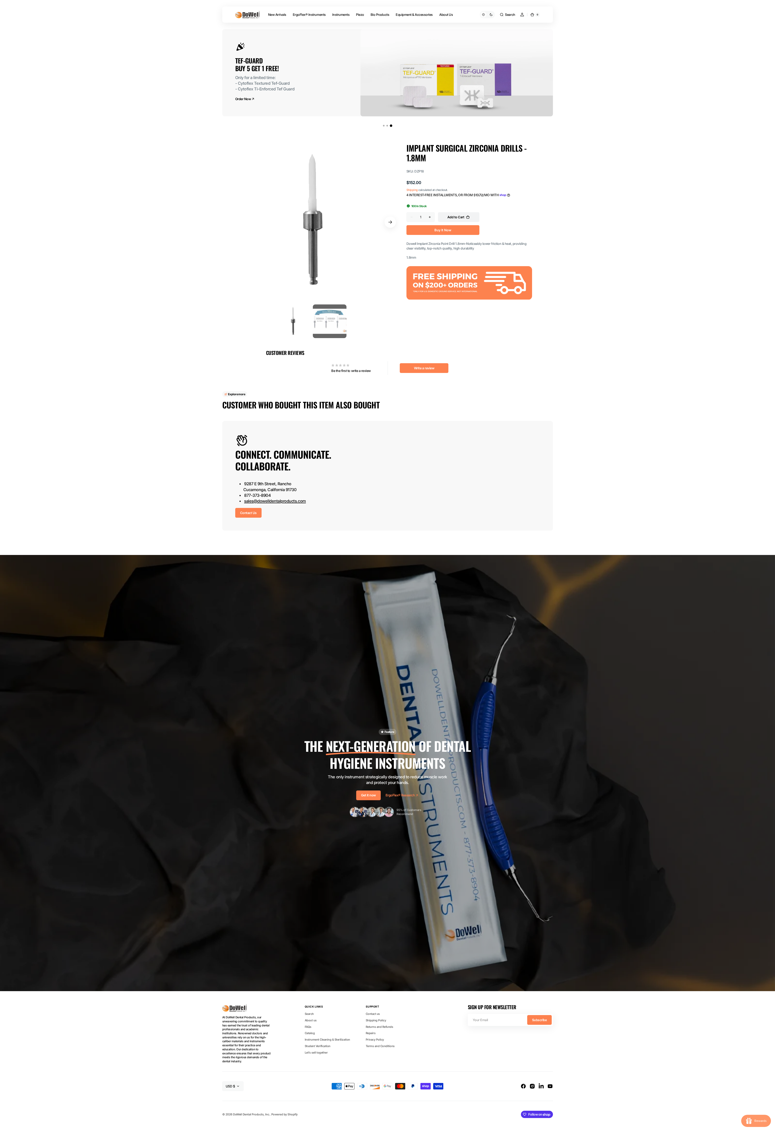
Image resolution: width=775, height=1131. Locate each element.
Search (309, 1013)
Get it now (368, 795)
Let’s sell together (316, 1052)
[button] (507, 14)
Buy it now (442, 230)
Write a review (424, 368)
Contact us (373, 1013)
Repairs (371, 1033)
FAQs (308, 1026)
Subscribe (539, 1020)
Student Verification (317, 1046)
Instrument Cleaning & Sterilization (327, 1039)
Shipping (412, 189)
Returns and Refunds (379, 1026)
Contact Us (248, 513)
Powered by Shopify (284, 1114)
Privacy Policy (375, 1039)
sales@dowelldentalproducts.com (275, 501)
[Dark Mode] (487, 14)
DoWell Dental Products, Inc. (251, 1114)
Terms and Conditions (380, 1046)
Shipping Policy (376, 1020)
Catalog (310, 1033)
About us (311, 1020)
